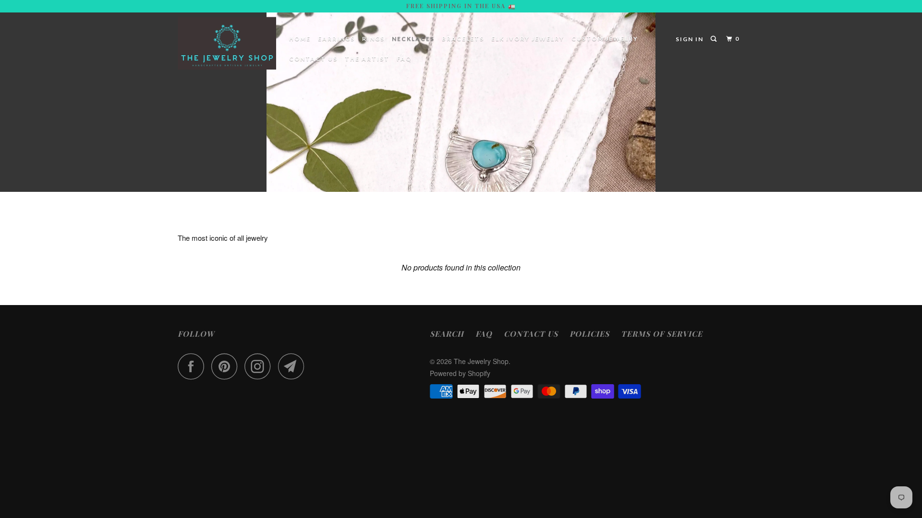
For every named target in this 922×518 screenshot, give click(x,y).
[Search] (714, 39)
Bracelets (463, 38)
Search (447, 334)
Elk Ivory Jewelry (527, 38)
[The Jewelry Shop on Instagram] (260, 366)
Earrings (336, 38)
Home (300, 38)
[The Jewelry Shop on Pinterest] (227, 366)
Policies (589, 334)
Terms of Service (662, 334)
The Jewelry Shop (481, 361)
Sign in (690, 39)
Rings (373, 38)
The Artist (367, 58)
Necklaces (413, 38)
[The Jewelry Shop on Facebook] (193, 366)
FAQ (404, 58)
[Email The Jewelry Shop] (294, 366)
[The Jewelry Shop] (227, 43)
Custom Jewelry (604, 38)
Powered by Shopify (460, 373)
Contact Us (313, 58)
